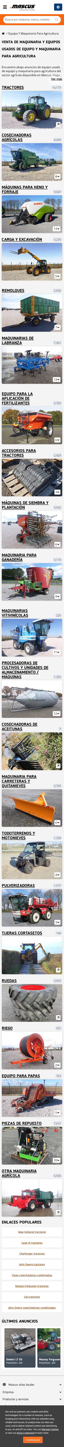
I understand (33, 1439)
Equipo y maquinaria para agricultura (33, 33)
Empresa (8, 1392)
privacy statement (26, 1433)
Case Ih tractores (32, 1242)
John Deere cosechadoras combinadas (32, 1307)
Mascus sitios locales (21, 1384)
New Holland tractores (32, 1232)
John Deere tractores (32, 1264)
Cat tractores (32, 1297)
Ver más (56, 79)
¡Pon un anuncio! (58, 7)
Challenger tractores (32, 1253)
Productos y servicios (16, 1399)
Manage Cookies (50, 1429)
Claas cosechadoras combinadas (32, 1275)
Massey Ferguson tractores (32, 1286)
